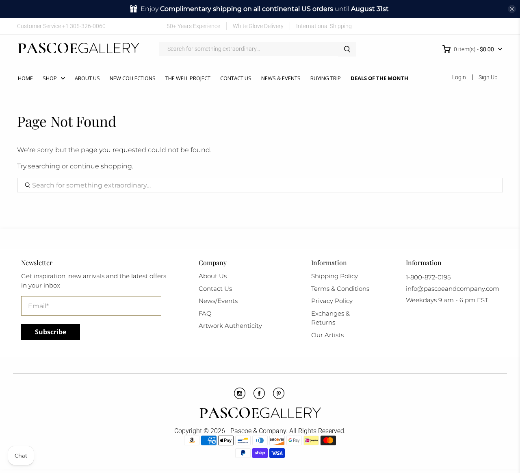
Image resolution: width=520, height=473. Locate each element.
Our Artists (327, 335)
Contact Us (235, 78)
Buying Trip (325, 78)
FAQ (205, 313)
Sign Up (488, 77)
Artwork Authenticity (230, 325)
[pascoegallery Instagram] (239, 397)
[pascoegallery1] (260, 414)
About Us (87, 78)
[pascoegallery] (78, 49)
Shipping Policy (334, 276)
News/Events (218, 301)
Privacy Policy (332, 301)
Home (25, 78)
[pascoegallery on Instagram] (473, 26)
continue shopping (101, 166)
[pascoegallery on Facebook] (438, 26)
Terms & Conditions (340, 288)
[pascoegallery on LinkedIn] (485, 26)
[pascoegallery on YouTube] (449, 26)
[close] (512, 9)
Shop (50, 78)
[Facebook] (259, 397)
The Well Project (187, 78)
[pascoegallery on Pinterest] (461, 26)
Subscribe (50, 331)
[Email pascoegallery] (497, 26)
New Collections (133, 78)
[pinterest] (278, 397)
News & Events (281, 78)
